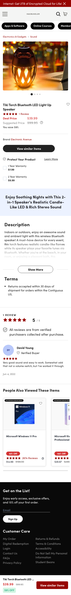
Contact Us (10, 553)
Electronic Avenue (21, 139)
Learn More (51, 159)
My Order (9, 539)
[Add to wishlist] (68, 104)
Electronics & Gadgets (14, 36)
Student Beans (45, 562)
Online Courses (42, 25)
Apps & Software (14, 25)
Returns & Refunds (48, 539)
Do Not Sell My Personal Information (51, 555)
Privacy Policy (12, 563)
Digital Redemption (16, 543)
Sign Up (12, 519)
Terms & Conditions (48, 543)
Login (6, 548)
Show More (35, 269)
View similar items (29, 149)
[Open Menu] (5, 14)
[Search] (58, 14)
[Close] (64, 3)
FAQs (6, 558)
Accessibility (44, 548)
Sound (33, 36)
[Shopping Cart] (65, 14)
